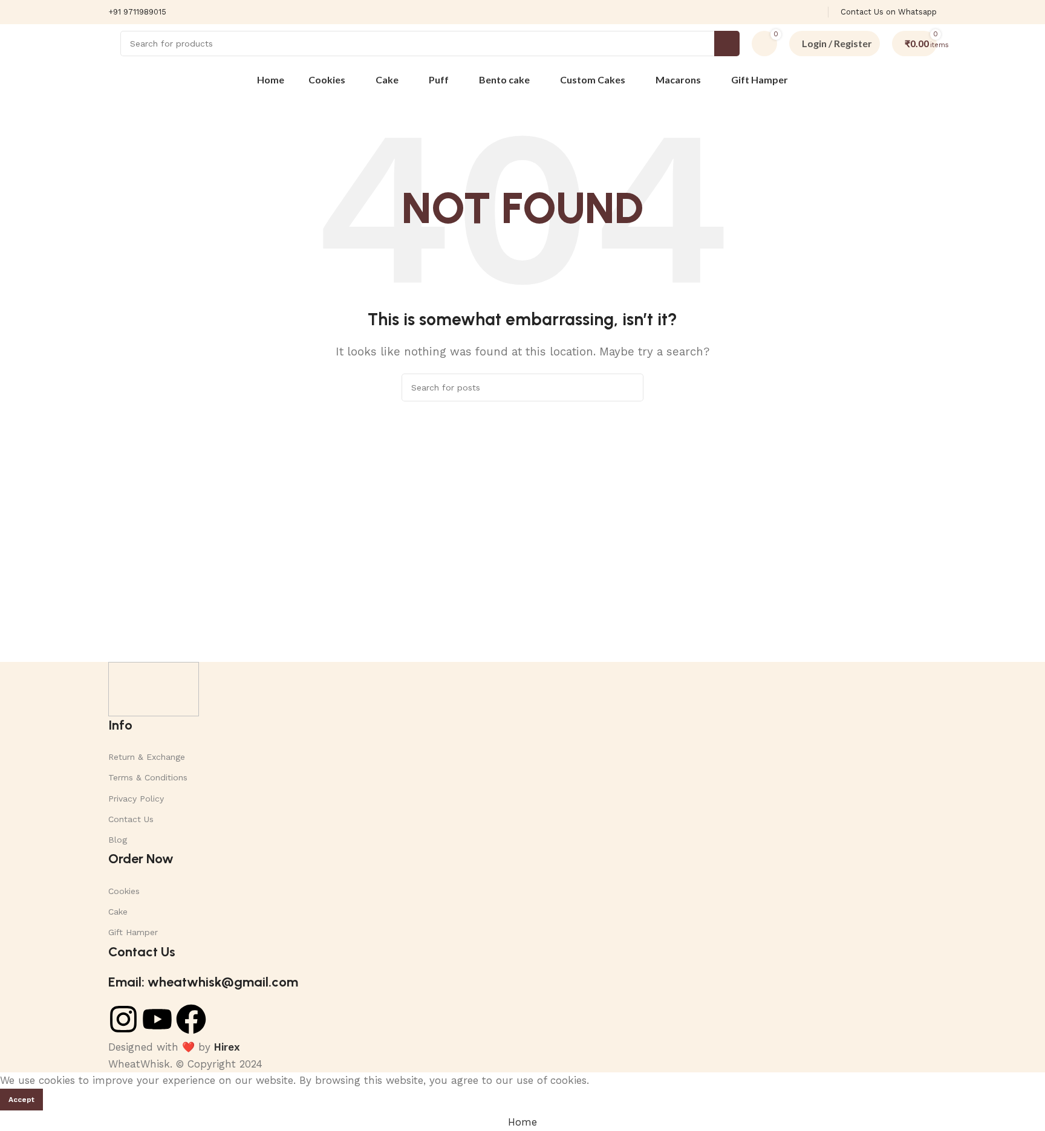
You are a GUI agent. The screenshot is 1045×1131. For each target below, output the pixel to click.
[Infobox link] (137, 12)
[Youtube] (157, 1019)
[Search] (727, 43)
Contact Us (131, 819)
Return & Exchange (146, 757)
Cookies (124, 891)
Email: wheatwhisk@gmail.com (203, 982)
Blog (117, 839)
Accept (21, 1099)
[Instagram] (123, 1019)
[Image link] (153, 688)
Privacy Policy (136, 798)
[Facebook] (191, 1019)
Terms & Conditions (147, 777)
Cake (118, 911)
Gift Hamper (133, 932)
